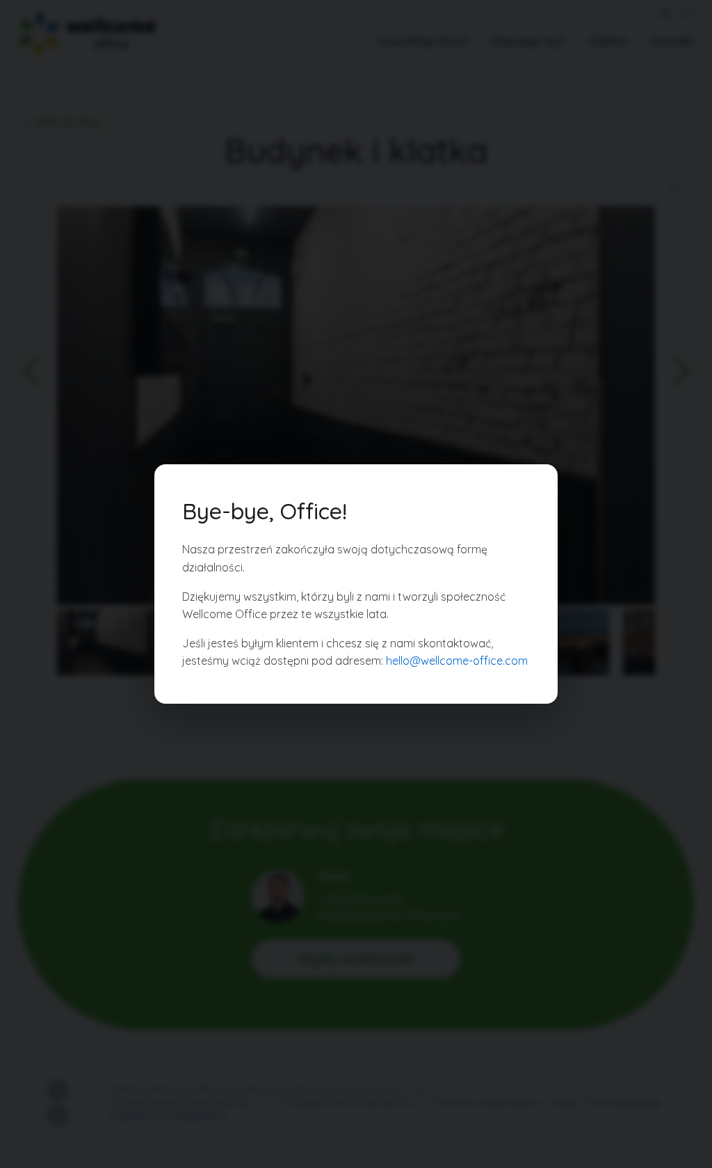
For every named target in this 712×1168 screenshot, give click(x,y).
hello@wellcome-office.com (457, 661)
